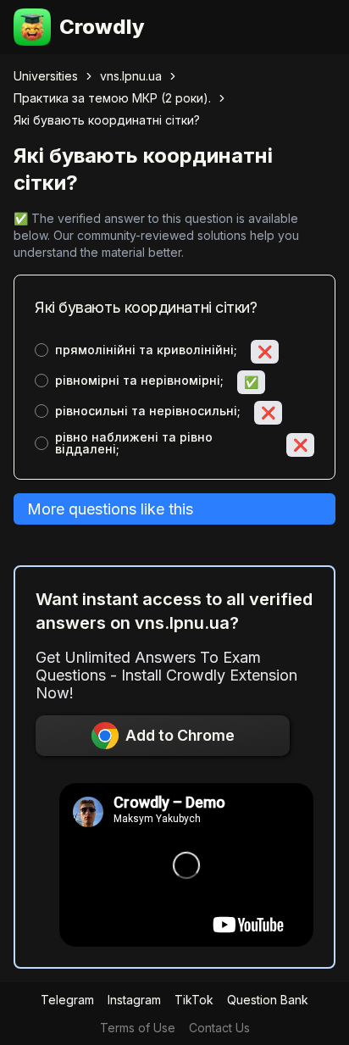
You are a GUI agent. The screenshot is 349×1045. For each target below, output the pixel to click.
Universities (46, 76)
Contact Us (219, 1027)
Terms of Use (137, 1027)
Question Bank (267, 999)
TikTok (193, 999)
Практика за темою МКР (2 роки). (112, 98)
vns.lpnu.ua (131, 76)
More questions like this (110, 509)
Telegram (67, 999)
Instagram (134, 999)
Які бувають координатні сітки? (107, 120)
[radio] (41, 350)
